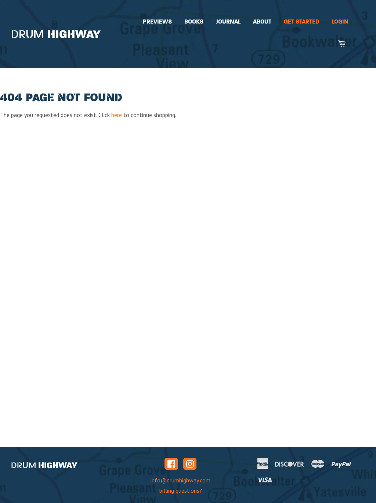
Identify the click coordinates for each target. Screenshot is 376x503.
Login (340, 21)
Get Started (301, 21)
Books (193, 21)
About (262, 21)
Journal (228, 21)
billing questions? (180, 490)
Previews (157, 21)
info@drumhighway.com (180, 480)
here (116, 114)
